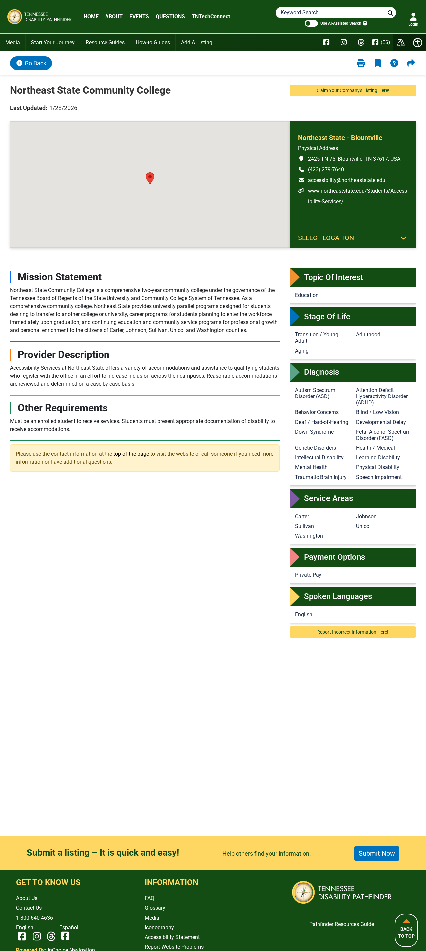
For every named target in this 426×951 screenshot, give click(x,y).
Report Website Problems (174, 947)
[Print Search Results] (361, 63)
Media (12, 42)
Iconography (159, 927)
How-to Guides (153, 42)
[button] (150, 178)
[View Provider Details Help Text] (394, 63)
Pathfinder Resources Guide (341, 924)
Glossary (155, 908)
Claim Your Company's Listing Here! (353, 90)
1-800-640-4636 (34, 918)
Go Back (34, 63)
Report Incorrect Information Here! (352, 632)
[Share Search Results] (411, 63)
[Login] (413, 17)
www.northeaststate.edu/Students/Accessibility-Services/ (352, 196)
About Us (26, 898)
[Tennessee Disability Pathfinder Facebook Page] (326, 42)
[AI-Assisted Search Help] (364, 23)
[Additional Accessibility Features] (417, 42)
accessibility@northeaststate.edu (341, 180)
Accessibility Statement (172, 937)
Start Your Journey (53, 42)
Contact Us (29, 908)
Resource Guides (105, 42)
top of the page (131, 453)
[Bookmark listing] (378, 63)
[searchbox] (390, 13)
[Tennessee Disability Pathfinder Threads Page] (361, 42)
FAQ (149, 898)
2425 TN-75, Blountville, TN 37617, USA (349, 158)
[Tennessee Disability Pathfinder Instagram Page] (343, 42)
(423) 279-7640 (321, 169)
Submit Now (377, 853)
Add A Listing (196, 42)
